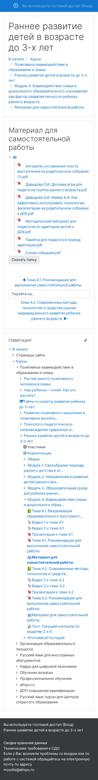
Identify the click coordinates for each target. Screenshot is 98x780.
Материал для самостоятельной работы (49, 107)
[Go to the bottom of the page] (15, 5)
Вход (87, 6)
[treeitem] (49, 349)
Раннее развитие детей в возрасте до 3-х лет (43, 730)
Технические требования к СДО (31, 748)
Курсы (35, 59)
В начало (16, 59)
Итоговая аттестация (46, 637)
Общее (34, 459)
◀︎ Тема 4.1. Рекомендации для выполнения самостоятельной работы (49, 283)
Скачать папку (24, 259)
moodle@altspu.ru (19, 769)
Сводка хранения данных (25, 743)
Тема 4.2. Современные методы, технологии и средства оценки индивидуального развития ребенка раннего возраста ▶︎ (49, 310)
